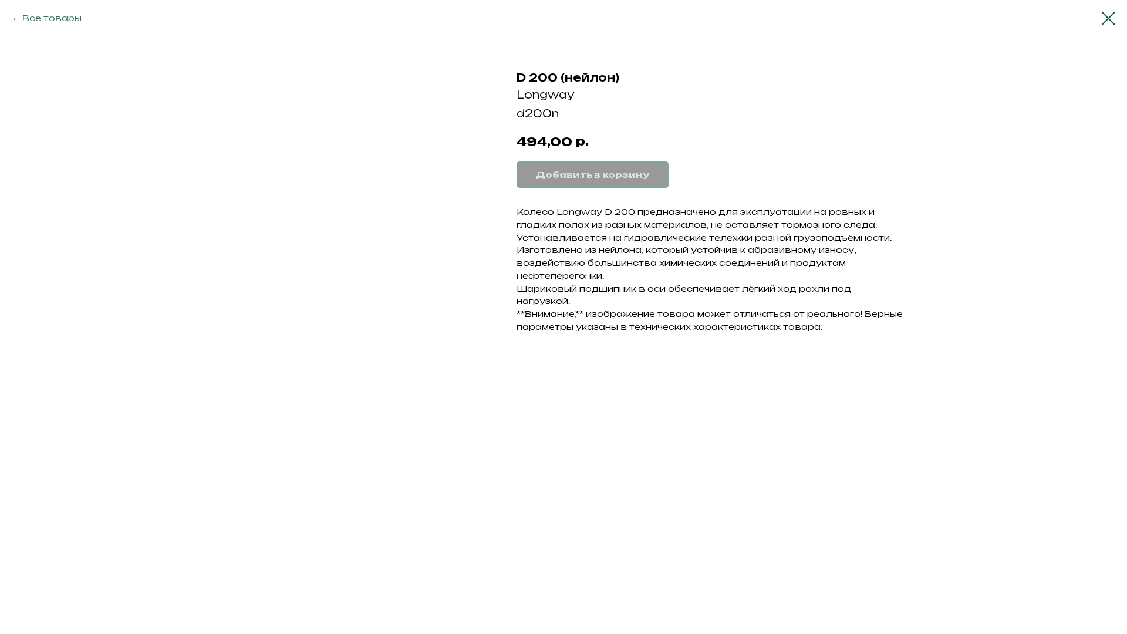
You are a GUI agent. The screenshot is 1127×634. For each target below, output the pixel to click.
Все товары (52, 18)
